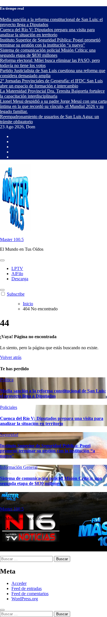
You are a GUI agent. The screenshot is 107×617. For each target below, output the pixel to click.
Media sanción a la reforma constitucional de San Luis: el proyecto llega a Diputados (53, 393)
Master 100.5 (12, 239)
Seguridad (9, 434)
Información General (18, 467)
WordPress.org (24, 598)
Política (6, 379)
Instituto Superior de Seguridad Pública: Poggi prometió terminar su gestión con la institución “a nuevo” (47, 450)
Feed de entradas (26, 588)
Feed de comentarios (30, 593)
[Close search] (2, 610)
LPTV (17, 268)
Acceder (19, 583)
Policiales (8, 407)
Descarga (19, 278)
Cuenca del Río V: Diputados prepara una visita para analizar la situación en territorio (51, 421)
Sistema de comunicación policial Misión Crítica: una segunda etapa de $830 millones (51, 481)
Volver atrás (10, 357)
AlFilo (17, 273)
